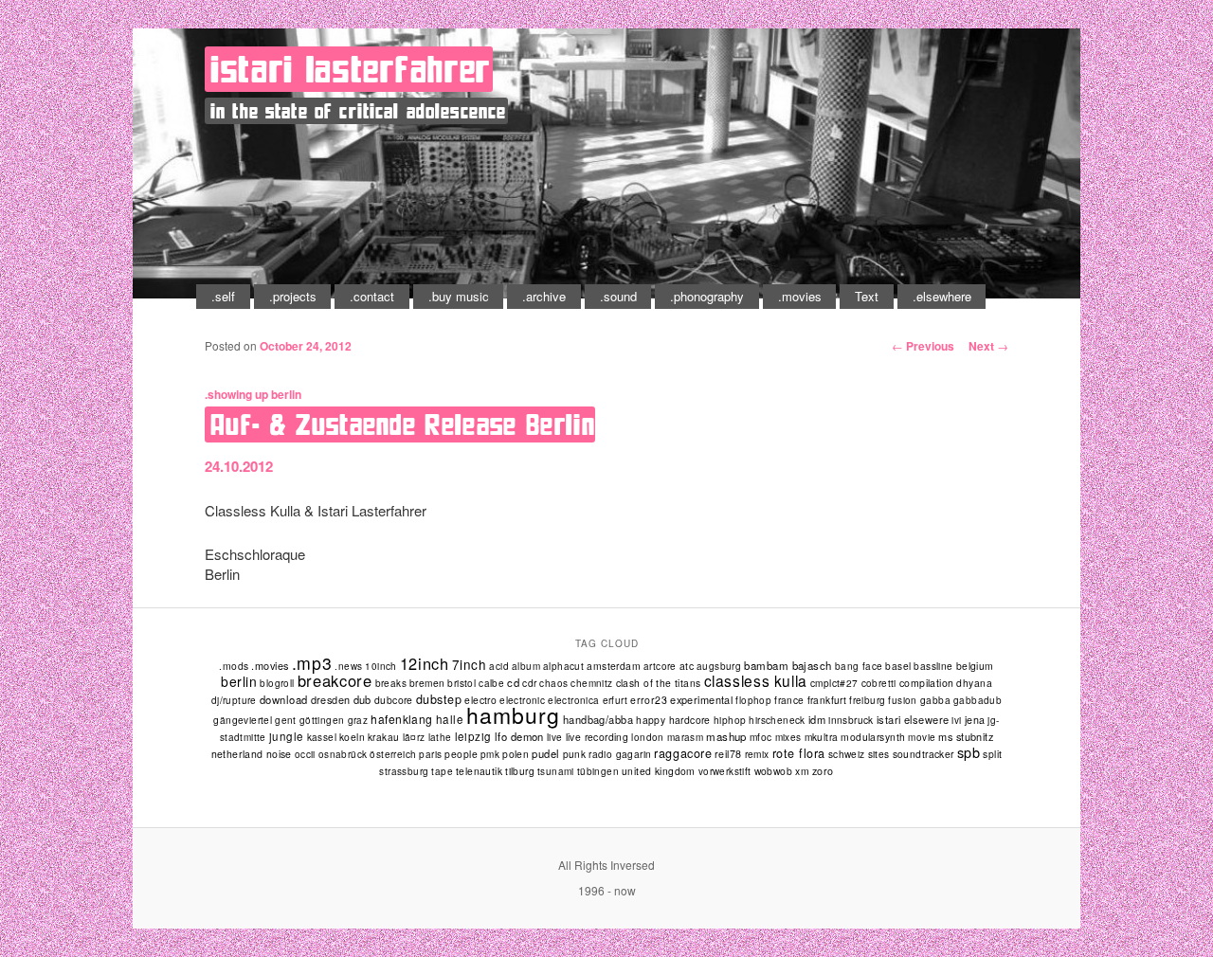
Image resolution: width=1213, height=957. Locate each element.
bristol (461, 683)
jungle (286, 736)
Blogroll (277, 683)
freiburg (867, 700)
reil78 (728, 754)
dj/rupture (234, 700)
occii (305, 754)
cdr (529, 683)
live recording (597, 737)
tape (442, 771)
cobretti (878, 683)
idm (816, 719)
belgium (975, 666)
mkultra (822, 737)
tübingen (598, 771)
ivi (956, 720)
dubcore (393, 700)
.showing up (236, 394)
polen (515, 754)
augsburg (719, 666)
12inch (424, 663)
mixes (788, 737)
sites (879, 754)
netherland (237, 754)
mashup (726, 736)
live (555, 737)
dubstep (439, 699)
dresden (331, 699)
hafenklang (402, 719)
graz (358, 720)
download (284, 699)
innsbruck (851, 720)
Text (866, 296)
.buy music (458, 296)
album (526, 666)
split (992, 754)
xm (802, 771)
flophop (753, 700)
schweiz (846, 754)
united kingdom (659, 771)
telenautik (479, 771)
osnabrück (343, 754)
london (647, 737)
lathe (440, 737)
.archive (544, 296)
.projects (293, 296)
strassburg (403, 771)
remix (757, 754)
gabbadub (977, 700)
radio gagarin (619, 754)
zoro (823, 771)
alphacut (563, 666)
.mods (233, 666)
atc (686, 666)
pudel (545, 753)
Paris (430, 754)
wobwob (773, 771)
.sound (618, 296)
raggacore (683, 753)
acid (499, 666)
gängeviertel (242, 720)
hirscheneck (777, 720)
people (461, 754)
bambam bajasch (787, 665)
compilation (926, 683)
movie (921, 737)
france (789, 700)
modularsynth (873, 737)
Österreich (393, 754)
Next (988, 345)
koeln (352, 737)
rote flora (798, 753)
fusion (902, 700)
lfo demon (519, 736)
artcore (660, 666)
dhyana (974, 683)
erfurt (615, 700)
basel (898, 666)
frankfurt (827, 700)
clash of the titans (658, 683)
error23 (648, 700)
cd (513, 682)
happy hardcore (673, 720)
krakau (383, 737)
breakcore (335, 680)
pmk (489, 754)
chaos (553, 683)
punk (575, 754)
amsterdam (614, 666)
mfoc (761, 737)
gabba (935, 700)
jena (975, 720)
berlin (286, 394)
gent (286, 720)
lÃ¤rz (414, 737)
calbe (491, 683)
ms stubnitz (965, 736)
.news (348, 666)
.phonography (707, 296)
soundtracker (923, 754)
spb (969, 752)
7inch (469, 664)
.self (223, 296)
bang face (859, 666)
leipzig (473, 736)
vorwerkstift (724, 771)
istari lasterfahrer (350, 69)
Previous (923, 345)
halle (449, 719)
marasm (685, 737)
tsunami (555, 771)
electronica (573, 700)
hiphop (730, 720)
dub (362, 699)
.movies (800, 296)
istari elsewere (913, 719)
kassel (321, 737)
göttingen (322, 720)
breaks (391, 683)
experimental (701, 699)
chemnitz (591, 683)
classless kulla (755, 680)
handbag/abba (598, 719)
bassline (933, 666)
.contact (372, 296)
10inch (380, 666)
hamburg (512, 715)
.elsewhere (942, 296)
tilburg (519, 771)
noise (279, 754)
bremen (426, 683)
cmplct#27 (834, 683)
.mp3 (312, 663)
